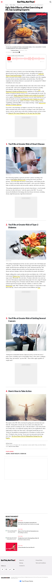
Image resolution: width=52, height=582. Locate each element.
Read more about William (14, 446)
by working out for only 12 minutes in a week (31, 99)
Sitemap (21, 563)
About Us (21, 560)
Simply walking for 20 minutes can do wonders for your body (29, 95)
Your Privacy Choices (27, 581)
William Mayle (14, 50)
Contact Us (22, 565)
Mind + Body (12, 4)
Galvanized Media (20, 577)
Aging (8, 453)
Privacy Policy (39, 560)
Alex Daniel (15, 52)
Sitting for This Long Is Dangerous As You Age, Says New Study (24, 113)
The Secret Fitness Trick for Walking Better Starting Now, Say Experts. (24, 437)
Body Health (15, 453)
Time (39, 287)
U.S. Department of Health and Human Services (23, 90)
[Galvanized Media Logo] (5, 577)
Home (6, 4)
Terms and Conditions (41, 563)
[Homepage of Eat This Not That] (8, 560)
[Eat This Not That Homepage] (26, 2)
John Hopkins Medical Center (18, 179)
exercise (23, 453)
